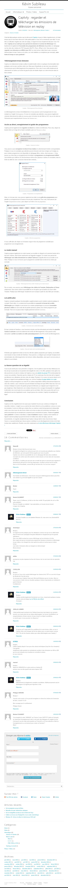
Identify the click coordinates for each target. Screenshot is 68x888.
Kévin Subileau (34, 4)
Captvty (35, 37)
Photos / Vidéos (31, 12)
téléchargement (37, 30)
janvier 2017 (34, 862)
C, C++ (10, 841)
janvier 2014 (42, 871)
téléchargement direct (19, 472)
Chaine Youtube (46, 797)
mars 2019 (15, 860)
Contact (40, 884)
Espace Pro (43, 12)
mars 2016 (44, 864)
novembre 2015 (29, 866)
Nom (7, 744)
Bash (9, 838)
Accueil (8, 12)
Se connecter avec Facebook (41, 738)
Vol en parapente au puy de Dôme (14, 808)
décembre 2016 (45, 862)
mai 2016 (36, 864)
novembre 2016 (8, 864)
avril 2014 (15, 871)
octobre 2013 (19, 873)
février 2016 (54, 864)
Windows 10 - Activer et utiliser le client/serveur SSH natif (20, 817)
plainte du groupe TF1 (44, 373)
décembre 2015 (18, 866)
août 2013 (40, 873)
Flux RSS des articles (11, 797)
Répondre (16, 467)
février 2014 (33, 871)
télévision (43, 30)
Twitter (34, 797)
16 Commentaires (57, 30)
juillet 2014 (48, 868)
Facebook (25, 797)
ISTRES (15, 641)
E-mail (8, 750)
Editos (6, 830)
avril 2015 (6, 868)
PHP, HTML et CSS (13, 843)
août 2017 (17, 862)
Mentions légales (31, 884)
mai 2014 (6, 871)
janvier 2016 (7, 866)
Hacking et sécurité (11, 846)
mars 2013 (15, 875)
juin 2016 (28, 864)
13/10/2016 (24, 30)
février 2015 (16, 868)
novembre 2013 (8, 873)
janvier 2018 (41, 860)
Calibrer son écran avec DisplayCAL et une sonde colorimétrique (22, 815)
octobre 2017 (7, 862)
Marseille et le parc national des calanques (17, 810)
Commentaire (10, 763)
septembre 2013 (30, 873)
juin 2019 (6, 860)
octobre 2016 (19, 864)
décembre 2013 (53, 871)
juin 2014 (56, 868)
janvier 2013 (34, 875)
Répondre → (8, 441)
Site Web (8, 757)
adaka (27, 736)
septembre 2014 (38, 868)
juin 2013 (57, 873)
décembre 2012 (45, 875)
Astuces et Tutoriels (14, 32)
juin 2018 (23, 860)
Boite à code (9, 836)
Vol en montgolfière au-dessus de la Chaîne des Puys (19, 812)
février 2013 (25, 875)
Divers (6, 828)
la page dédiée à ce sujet (49, 379)
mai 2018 (31, 860)
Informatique (17, 12)
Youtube (47, 30)
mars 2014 (23, 871)
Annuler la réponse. (54, 735)
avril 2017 (25, 862)
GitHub (57, 797)
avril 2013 (6, 875)
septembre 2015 (51, 866)
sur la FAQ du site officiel (37, 599)
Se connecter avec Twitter (24, 738)
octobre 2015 (40, 866)
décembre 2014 (26, 868)
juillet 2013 (49, 873)
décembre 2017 (51, 860)
